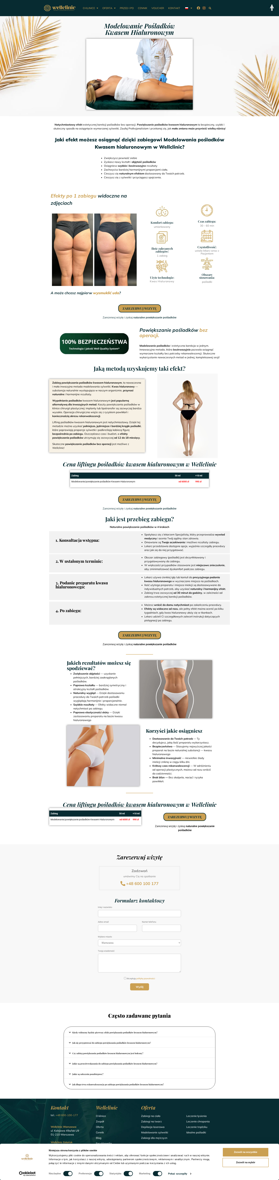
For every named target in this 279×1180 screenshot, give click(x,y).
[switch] (98, 1173)
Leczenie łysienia (196, 1116)
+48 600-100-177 (67, 1115)
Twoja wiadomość (106, 951)
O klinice (101, 1116)
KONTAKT (174, 8)
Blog (98, 1137)
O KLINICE (89, 8)
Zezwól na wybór (245, 1162)
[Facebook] (198, 8)
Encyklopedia (104, 1143)
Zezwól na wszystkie (245, 1152)
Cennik (100, 1132)
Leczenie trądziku (196, 1127)
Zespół (100, 1121)
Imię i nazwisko (105, 907)
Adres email (103, 922)
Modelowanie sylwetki (154, 1132)
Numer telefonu (149, 922)
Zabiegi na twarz (151, 1121)
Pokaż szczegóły (177, 1173)
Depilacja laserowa (153, 1127)
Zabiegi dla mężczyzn (154, 1137)
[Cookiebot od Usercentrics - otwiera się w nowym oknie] (27, 1173)
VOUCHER (157, 8)
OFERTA (107, 8)
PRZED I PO (127, 8)
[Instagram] (204, 8)
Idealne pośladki (196, 1132)
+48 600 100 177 (142, 883)
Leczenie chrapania (198, 1121)
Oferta (100, 1127)
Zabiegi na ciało (150, 1116)
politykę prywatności (145, 978)
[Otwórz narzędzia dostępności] (272, 8)
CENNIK (142, 8)
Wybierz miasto (105, 937)
